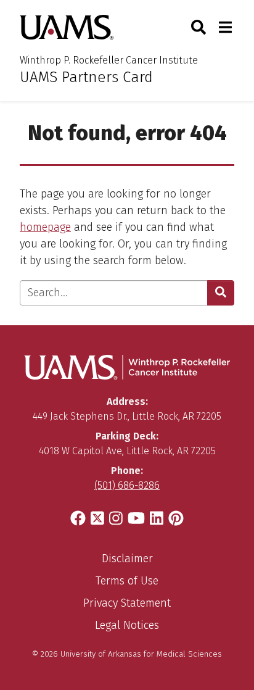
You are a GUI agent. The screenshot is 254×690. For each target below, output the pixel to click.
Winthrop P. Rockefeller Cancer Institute (109, 60)
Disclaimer (127, 558)
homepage (45, 227)
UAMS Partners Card (86, 77)
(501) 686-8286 (127, 485)
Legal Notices (127, 625)
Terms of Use (127, 581)
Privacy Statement (127, 603)
